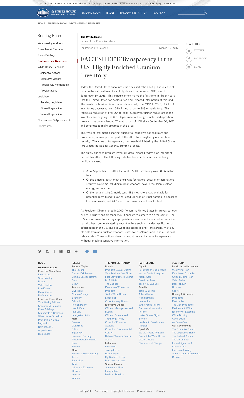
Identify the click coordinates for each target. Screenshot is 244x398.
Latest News (44, 274)
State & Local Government (186, 353)
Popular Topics (80, 266)
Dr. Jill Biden (111, 280)
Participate (146, 263)
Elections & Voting (181, 350)
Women (76, 378)
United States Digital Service (149, 317)
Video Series (178, 280)
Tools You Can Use (149, 283)
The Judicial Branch (182, 336)
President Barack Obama (118, 270)
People (109, 266)
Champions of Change (150, 343)
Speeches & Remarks (51, 49)
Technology (78, 360)
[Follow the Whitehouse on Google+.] (61, 251)
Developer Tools (147, 280)
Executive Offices (114, 304)
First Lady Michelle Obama (119, 277)
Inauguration (111, 371)
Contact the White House (152, 336)
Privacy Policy (144, 391)
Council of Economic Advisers (116, 324)
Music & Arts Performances (45, 294)
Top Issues (78, 287)
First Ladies (178, 301)
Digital (142, 266)
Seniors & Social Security (85, 353)
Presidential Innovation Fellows (150, 310)
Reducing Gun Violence (84, 339)
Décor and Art (179, 283)
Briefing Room (91, 12)
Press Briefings (47, 55)
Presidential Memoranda (55, 84)
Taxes (75, 357)
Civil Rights (78, 290)
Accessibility (101, 391)
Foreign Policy (79, 304)
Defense (76, 322)
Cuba (74, 280)
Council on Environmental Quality (118, 331)
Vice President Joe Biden (118, 273)
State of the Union (114, 367)
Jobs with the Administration (146, 296)
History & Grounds (182, 294)
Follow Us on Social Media (152, 270)
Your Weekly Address (50, 43)
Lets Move (110, 346)
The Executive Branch (183, 329)
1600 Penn (159, 12)
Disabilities (77, 325)
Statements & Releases (84, 23)
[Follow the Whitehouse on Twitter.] (40, 251)
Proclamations (49, 90)
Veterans (76, 374)
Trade (75, 364)
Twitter (197, 50)
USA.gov (160, 391)
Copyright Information (122, 391)
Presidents (177, 297)
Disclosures (45, 125)
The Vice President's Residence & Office (183, 306)
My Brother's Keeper (115, 357)
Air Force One (179, 322)
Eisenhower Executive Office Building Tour (183, 275)
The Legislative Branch (184, 332)
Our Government (181, 325)
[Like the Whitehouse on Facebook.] (54, 251)
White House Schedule (51, 66)
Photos (42, 281)
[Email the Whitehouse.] (95, 251)
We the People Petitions (151, 332)
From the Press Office (50, 299)
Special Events (113, 364)
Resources (177, 357)
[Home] (56, 16)
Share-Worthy (45, 278)
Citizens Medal (146, 339)
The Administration (133, 12)
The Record (78, 270)
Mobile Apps (145, 277)
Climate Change (80, 294)
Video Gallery (45, 285)
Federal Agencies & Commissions (182, 345)
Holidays (176, 287)
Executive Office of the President (117, 289)
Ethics (75, 329)
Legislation (44, 96)
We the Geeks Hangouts (151, 273)
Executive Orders (51, 78)
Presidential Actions (49, 72)
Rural (74, 343)
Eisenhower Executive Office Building (183, 313)
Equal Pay (77, 332)
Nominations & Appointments (54, 120)
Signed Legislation (51, 108)
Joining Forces (112, 350)
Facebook (197, 58)
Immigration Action (81, 315)
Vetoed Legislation (51, 114)
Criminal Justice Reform (84, 277)
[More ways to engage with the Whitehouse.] (76, 251)
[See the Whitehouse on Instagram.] (47, 251)
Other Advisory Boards (117, 301)
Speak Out (144, 329)
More (74, 318)
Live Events (44, 288)
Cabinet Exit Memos (82, 273)
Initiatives (110, 343)
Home (41, 23)
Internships (144, 301)
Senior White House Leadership (115, 296)
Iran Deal (76, 311)
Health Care (78, 308)
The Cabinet (111, 283)
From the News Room (50, 271)
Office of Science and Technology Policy (116, 317)
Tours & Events (147, 290)
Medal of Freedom (114, 374)
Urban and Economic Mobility (82, 369)
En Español (85, 391)
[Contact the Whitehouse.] (85, 251)
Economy (77, 297)
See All (75, 283)
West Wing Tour (180, 270)
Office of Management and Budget (119, 310)
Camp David (178, 318)
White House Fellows (150, 304)
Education (77, 301)
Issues (110, 12)
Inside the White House (185, 266)
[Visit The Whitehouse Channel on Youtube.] (68, 251)
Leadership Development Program (151, 324)
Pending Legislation (52, 102)
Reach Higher (112, 353)
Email (197, 66)
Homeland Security (81, 336)
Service (76, 346)
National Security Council (118, 336)
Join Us (143, 287)
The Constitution (180, 339)
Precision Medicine (115, 360)
